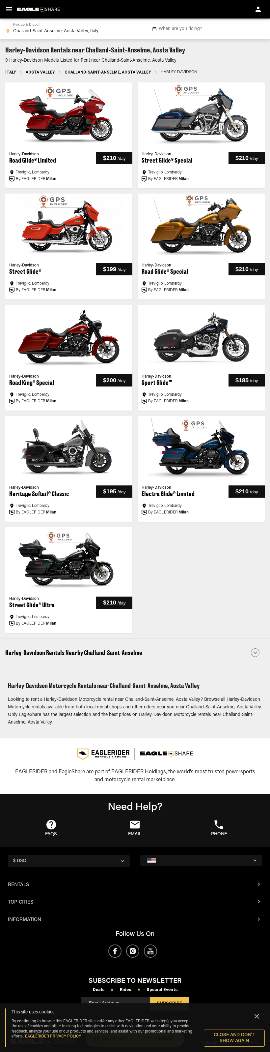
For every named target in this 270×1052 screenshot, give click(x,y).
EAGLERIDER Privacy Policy (53, 1036)
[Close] (257, 1016)
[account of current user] (258, 9)
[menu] (9, 9)
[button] (135, 653)
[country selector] (201, 860)
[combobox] (71, 29)
